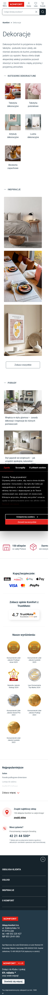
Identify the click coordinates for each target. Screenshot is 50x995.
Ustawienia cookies (25, 517)
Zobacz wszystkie (23, 365)
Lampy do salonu (9, 782)
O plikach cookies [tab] (37, 467)
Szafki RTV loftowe (10, 786)
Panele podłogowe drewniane (14, 777)
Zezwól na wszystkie (27, 522)
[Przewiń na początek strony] (43, 859)
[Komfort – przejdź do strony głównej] (10, 919)
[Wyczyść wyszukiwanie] (36, 12)
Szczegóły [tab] (20, 467)
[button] (29, 4)
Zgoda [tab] (7, 467)
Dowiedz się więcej (10, 504)
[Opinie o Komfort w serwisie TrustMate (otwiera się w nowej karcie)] (24, 615)
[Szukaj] (42, 12)
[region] (24, 547)
